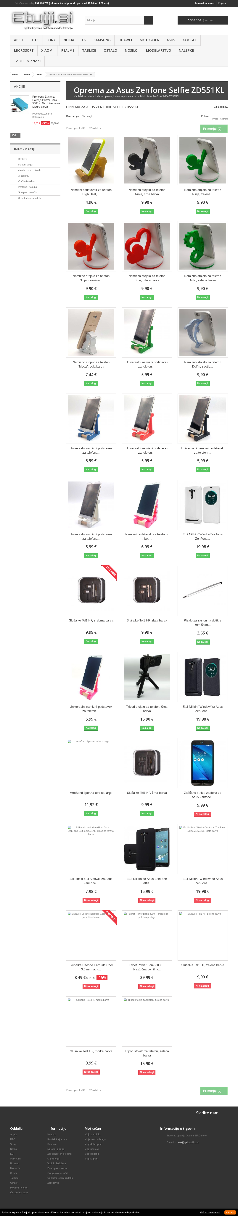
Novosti (51, 1134)
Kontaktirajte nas (204, 3)
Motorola (149, 40)
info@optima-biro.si (188, 1142)
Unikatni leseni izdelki (29, 198)
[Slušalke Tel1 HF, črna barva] (147, 763)
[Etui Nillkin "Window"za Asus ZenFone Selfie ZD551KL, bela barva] (202, 504)
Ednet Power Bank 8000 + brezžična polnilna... (147, 967)
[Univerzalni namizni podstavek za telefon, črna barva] (202, 418)
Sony (51, 40)
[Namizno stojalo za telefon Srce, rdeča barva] (147, 246)
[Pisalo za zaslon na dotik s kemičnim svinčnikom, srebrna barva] (202, 591)
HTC (35, 40)
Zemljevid (53, 1182)
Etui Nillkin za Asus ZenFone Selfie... (147, 881)
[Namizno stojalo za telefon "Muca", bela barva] (91, 332)
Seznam (224, 119)
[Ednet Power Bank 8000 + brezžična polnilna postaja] (147, 935)
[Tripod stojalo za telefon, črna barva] (147, 677)
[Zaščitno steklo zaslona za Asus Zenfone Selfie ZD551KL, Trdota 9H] (202, 763)
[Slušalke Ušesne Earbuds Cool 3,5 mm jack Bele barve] (91, 935)
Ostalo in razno (19, 1192)
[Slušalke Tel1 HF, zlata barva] (147, 591)
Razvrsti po (72, 116)
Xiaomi (47, 50)
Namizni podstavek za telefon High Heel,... (91, 192)
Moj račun (93, 1128)
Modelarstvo (158, 50)
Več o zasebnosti (210, 1212)
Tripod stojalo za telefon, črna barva (146, 709)
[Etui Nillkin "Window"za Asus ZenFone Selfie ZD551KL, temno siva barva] (202, 677)
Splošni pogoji (25, 164)
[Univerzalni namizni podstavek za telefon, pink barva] (91, 677)
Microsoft (24, 50)
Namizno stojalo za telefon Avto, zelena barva (202, 278)
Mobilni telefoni (19, 1187)
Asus (171, 40)
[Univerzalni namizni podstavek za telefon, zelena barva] (147, 332)
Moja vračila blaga (95, 1139)
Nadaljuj (230, 1212)
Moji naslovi (92, 1149)
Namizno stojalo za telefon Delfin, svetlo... (202, 364)
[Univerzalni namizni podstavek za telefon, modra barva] (91, 418)
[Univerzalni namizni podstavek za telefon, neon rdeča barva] (147, 418)
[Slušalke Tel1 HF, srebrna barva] (91, 591)
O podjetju (23, 175)
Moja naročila (92, 1134)
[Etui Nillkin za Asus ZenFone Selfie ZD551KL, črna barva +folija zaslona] (147, 849)
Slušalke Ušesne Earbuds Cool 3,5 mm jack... (91, 967)
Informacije (25, 149)
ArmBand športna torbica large (91, 793)
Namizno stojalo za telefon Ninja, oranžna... (91, 278)
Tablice (89, 50)
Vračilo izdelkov (26, 181)
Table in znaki (27, 61)
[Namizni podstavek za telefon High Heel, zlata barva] (91, 160)
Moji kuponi (91, 1158)
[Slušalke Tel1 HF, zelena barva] (202, 935)
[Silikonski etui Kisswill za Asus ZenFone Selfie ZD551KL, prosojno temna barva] (91, 849)
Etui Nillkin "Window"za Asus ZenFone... (203, 536)
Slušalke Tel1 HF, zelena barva (202, 965)
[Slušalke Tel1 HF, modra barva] (91, 1021)
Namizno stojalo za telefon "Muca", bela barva (91, 364)
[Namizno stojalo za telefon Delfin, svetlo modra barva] (202, 332)
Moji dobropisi (93, 1144)
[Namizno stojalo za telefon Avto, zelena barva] (202, 246)
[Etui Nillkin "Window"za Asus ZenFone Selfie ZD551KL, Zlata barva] (202, 849)
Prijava (222, 3)
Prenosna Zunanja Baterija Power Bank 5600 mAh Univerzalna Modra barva (46, 101)
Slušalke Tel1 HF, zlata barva (147, 620)
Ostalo (110, 50)
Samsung (102, 40)
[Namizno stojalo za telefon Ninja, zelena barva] (202, 160)
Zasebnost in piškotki (29, 170)
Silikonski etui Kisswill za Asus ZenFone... (91, 881)
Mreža (215, 119)
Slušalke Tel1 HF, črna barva (147, 793)
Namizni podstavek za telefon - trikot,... (146, 536)
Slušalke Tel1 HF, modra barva (91, 1051)
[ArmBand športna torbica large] (91, 763)
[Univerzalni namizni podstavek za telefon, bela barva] (91, 504)
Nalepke (186, 50)
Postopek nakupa (27, 187)
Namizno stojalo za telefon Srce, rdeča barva (146, 278)
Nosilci (131, 50)
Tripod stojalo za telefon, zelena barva (147, 1053)
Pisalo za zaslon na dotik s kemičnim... (202, 622)
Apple (19, 40)
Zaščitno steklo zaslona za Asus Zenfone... (202, 795)
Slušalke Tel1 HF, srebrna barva (91, 620)
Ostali (13, 1173)
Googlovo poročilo (27, 192)
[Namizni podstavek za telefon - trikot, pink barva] (147, 504)
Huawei (125, 40)
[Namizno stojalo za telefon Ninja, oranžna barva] (91, 246)
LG (84, 40)
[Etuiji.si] (44, 20)
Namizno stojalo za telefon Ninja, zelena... (202, 192)
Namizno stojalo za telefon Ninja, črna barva (146, 192)
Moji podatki (92, 1153)
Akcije (19, 86)
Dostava (22, 159)
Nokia (68, 40)
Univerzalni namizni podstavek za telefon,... (147, 364)
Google (190, 40)
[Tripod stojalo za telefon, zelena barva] (147, 1021)
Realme (68, 50)
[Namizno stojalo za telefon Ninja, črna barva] (147, 160)
